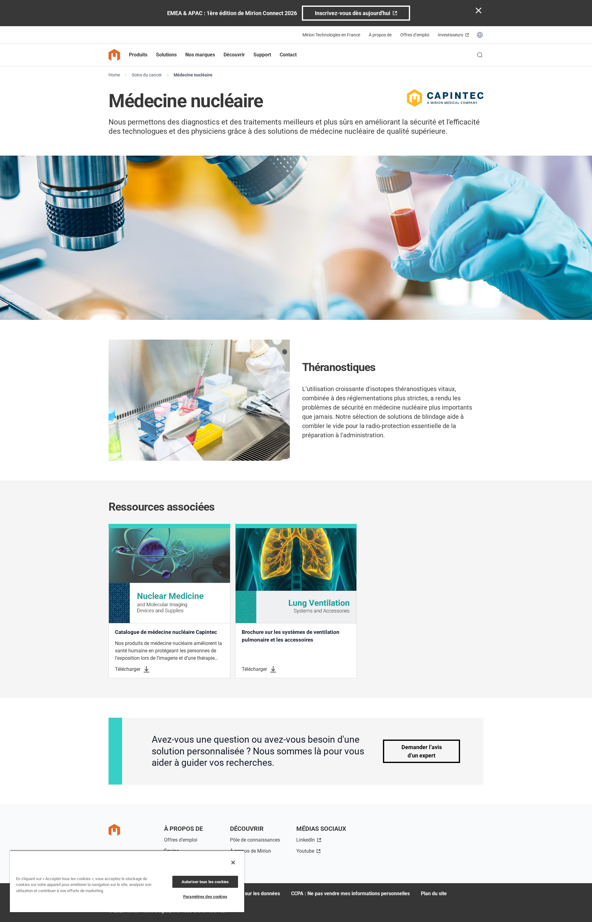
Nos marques (200, 55)
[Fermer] (233, 862)
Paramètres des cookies (205, 896)
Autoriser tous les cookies (205, 881)
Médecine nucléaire (193, 74)
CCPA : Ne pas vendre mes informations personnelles (350, 893)
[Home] (114, 55)
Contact (288, 55)
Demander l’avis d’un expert (421, 751)
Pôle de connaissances (255, 840)
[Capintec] (445, 98)
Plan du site (434, 893)
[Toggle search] (479, 55)
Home (114, 74)
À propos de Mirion (250, 851)
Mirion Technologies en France (331, 34)
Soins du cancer (147, 74)
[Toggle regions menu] (479, 35)
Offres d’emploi (414, 34)
